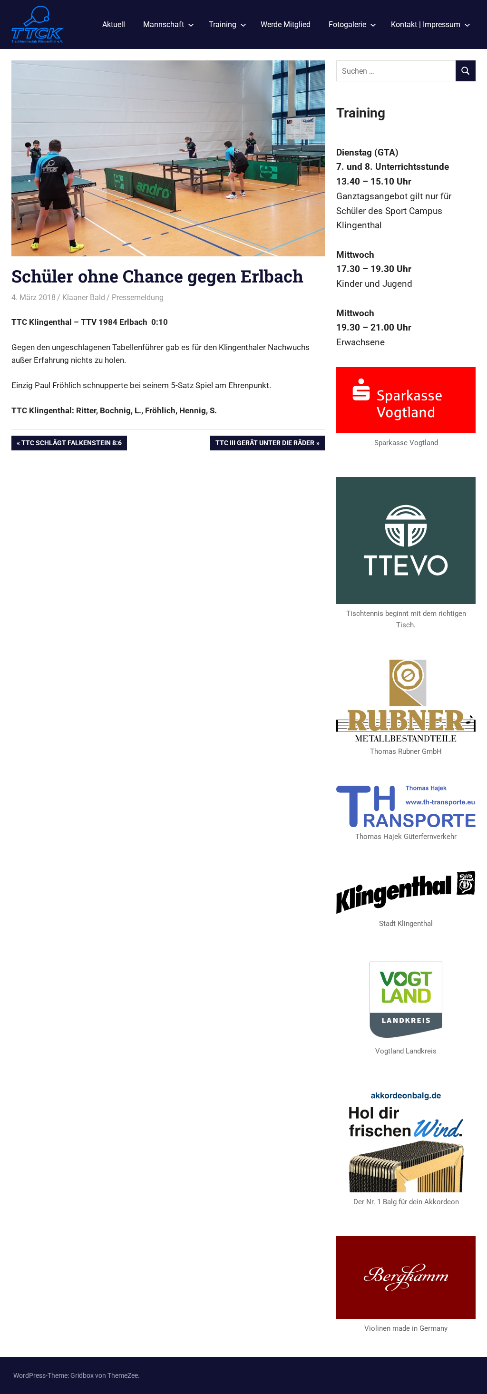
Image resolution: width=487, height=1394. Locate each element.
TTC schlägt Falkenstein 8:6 (71, 444)
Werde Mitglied (286, 24)
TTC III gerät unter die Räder (264, 444)
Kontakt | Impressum (425, 24)
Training (222, 24)
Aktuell (113, 24)
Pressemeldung (138, 297)
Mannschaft (163, 24)
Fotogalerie (347, 24)
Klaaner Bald (83, 297)
